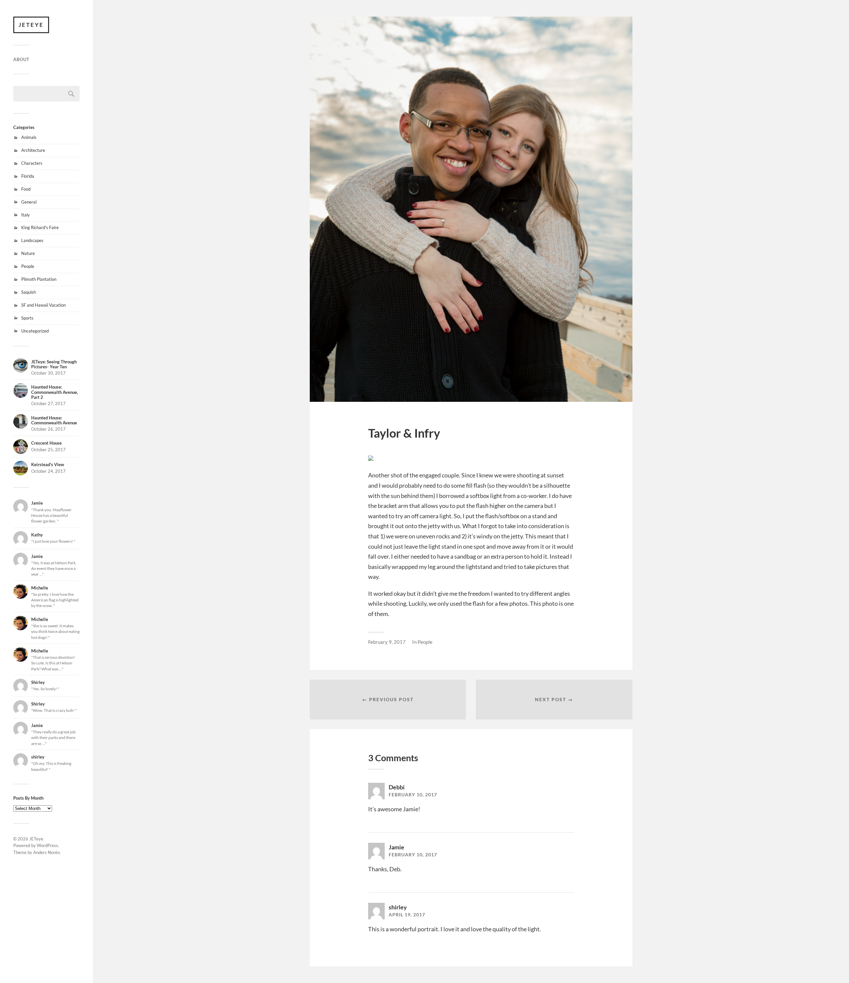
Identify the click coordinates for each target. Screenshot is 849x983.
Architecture (33, 150)
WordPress (47, 845)
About (21, 59)
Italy (25, 214)
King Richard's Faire (40, 227)
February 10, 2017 (413, 794)
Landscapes (32, 240)
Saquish (28, 292)
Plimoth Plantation (38, 279)
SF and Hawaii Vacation (43, 305)
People (27, 266)
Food (26, 189)
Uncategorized (35, 331)
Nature (28, 253)
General (28, 202)
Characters (31, 163)
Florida (27, 176)
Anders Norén (46, 852)
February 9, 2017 (387, 642)
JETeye (31, 24)
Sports (27, 318)
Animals (28, 137)
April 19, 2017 (407, 914)
